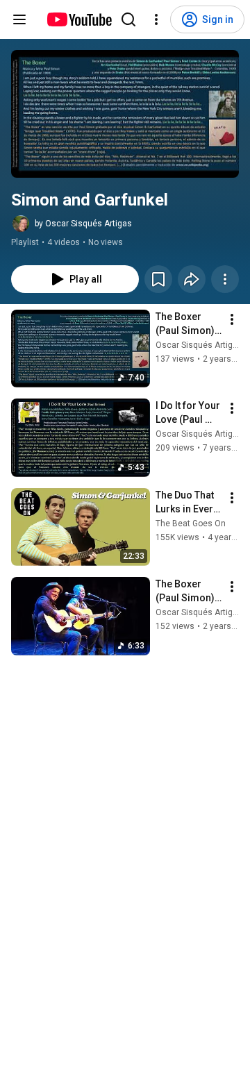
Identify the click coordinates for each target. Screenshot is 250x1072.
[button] (125, 114)
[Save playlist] (158, 279)
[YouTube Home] (79, 19)
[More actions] (225, 279)
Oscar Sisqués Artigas (199, 345)
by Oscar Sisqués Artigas (83, 223)
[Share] (192, 279)
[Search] (128, 19)
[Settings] (156, 19)
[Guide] (19, 19)
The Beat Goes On (191, 523)
